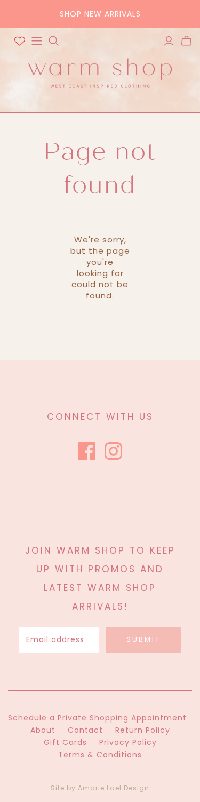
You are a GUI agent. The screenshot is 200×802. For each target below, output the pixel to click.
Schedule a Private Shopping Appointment (97, 717)
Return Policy (142, 730)
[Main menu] (36, 41)
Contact (85, 730)
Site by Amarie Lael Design (100, 787)
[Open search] (54, 41)
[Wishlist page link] (19, 41)
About (42, 730)
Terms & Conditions (100, 754)
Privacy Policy (128, 742)
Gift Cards (65, 742)
